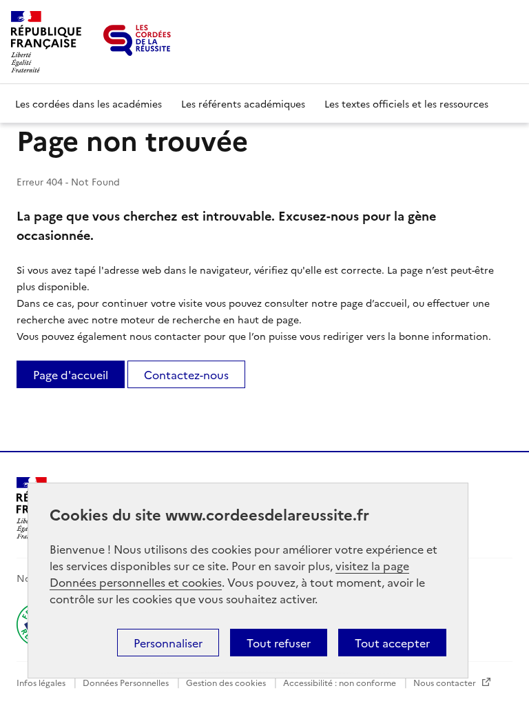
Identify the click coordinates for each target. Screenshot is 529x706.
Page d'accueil (70, 374)
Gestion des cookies (227, 682)
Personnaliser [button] (168, 642)
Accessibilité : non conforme (340, 682)
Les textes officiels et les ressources (406, 103)
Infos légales (42, 682)
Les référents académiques (243, 103)
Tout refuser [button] (279, 642)
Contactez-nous (186, 374)
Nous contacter (445, 682)
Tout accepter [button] (392, 642)
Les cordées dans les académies (88, 103)
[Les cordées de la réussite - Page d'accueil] (137, 40)
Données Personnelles (127, 682)
